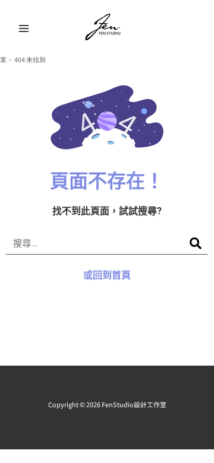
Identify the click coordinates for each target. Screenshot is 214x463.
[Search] (195, 243)
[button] (197, 28)
